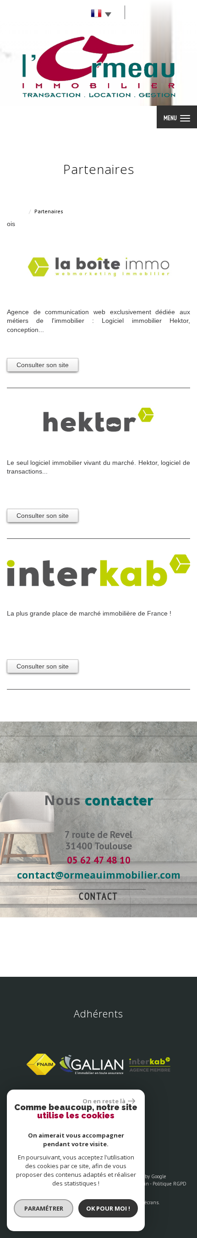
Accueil (16, 211)
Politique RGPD (169, 1183)
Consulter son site (42, 365)
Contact (98, 896)
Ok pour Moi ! (108, 1208)
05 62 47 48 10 (99, 860)
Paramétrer (43, 1208)
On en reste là (104, 1101)
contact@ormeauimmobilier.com (99, 875)
